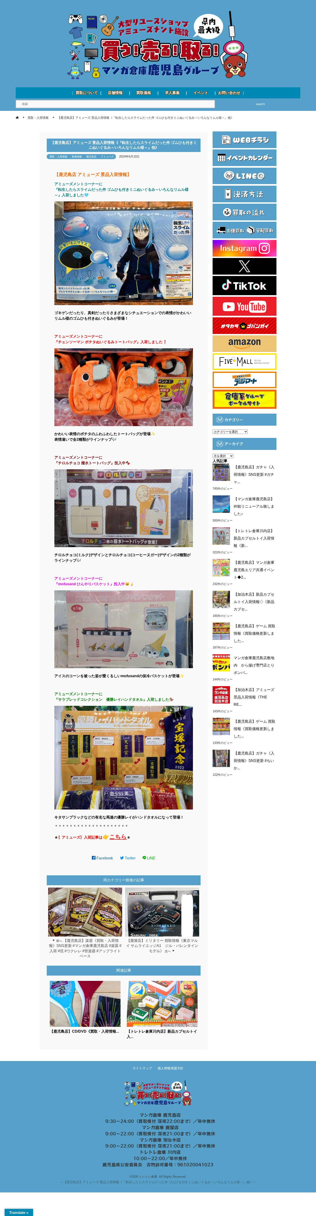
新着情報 (77, 156)
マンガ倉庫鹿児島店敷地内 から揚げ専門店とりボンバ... (254, 665)
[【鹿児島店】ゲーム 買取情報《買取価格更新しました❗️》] (221, 726)
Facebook (104, 858)
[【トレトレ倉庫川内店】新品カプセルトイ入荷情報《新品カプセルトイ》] (221, 536)
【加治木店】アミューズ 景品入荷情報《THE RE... (254, 697)
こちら (118, 837)
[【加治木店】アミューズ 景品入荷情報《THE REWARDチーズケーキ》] (221, 695)
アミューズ (107, 156)
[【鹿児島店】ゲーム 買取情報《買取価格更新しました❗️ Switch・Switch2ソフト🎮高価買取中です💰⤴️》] (221, 631)
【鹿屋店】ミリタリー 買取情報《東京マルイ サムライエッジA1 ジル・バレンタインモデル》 (162, 946)
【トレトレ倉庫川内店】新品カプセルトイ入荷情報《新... (254, 538)
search (260, 104)
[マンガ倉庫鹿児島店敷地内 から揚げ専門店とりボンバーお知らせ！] (221, 663)
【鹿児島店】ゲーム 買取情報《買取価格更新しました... (254, 633)
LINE (150, 858)
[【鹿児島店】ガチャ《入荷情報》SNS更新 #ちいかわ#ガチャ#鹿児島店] (221, 758)
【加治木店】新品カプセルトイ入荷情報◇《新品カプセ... (254, 601)
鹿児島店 (91, 156)
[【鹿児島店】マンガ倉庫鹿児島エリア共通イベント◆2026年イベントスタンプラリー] (221, 567)
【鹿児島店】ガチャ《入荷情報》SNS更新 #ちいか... (254, 760)
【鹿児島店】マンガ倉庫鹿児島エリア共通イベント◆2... (254, 570)
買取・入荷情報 (58, 156)
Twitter (130, 858)
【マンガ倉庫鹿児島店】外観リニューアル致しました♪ (254, 506)
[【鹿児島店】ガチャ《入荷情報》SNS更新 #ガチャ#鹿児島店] (221, 472)
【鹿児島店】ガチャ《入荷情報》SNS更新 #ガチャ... (254, 474)
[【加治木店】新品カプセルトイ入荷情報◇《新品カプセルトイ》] (221, 599)
